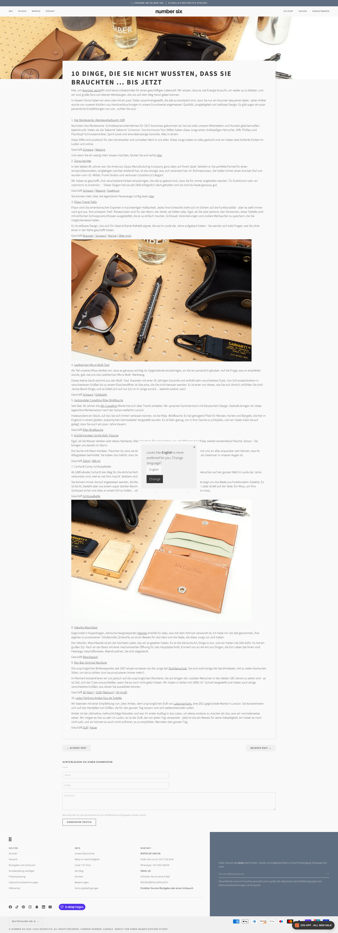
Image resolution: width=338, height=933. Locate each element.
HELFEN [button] (13, 848)
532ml (86, 461)
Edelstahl (101, 394)
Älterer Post (77, 748)
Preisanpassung (17, 876)
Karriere (79, 876)
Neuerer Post (261, 748)
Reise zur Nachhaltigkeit (87, 859)
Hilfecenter (14, 888)
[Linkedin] (43, 907)
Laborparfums (183, 703)
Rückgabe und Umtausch (22, 865)
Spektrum (113, 190)
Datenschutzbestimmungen (232, 885)
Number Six (18, 929)
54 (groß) (121, 692)
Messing (100, 149)
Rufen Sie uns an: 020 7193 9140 (157, 859)
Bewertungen (82, 882)
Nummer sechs (91, 90)
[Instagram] (30, 907)
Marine (112, 236)
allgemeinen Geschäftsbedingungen (299, 881)
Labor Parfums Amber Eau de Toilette (99, 698)
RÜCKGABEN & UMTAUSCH (154, 882)
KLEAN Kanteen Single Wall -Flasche (96, 435)
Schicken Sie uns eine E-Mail (155, 876)
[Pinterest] (23, 907)
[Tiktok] (16, 907)
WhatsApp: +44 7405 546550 (154, 865)
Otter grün (125, 236)
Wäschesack (90, 657)
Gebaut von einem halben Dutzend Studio (141, 929)
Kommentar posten (79, 822)
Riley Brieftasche (93, 430)
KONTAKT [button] (145, 848)
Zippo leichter (82, 161)
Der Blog (79, 871)
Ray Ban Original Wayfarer (90, 662)
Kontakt (13, 853)
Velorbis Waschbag (86, 627)
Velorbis (142, 633)
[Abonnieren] (326, 873)
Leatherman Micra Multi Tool (91, 365)
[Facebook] (10, 907)
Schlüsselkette (91, 496)
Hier (159, 155)
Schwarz (88, 149)
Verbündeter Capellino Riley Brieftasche (98, 400)
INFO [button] (77, 848)
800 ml (96, 461)
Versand (13, 859)
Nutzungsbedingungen (87, 888)
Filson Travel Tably (85, 202)
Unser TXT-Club (83, 865)
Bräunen (88, 236)
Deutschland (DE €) (24, 921)
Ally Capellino (108, 406)
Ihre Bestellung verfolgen (22, 871)
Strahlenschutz (177, 668)
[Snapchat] (36, 907)
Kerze (93, 727)
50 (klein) (88, 692)
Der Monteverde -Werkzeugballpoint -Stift (99, 120)
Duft (85, 727)
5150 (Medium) (105, 692)
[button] (22, 11)
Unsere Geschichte (84, 853)
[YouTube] (50, 907)
